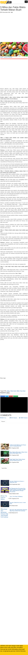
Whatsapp (15, 396)
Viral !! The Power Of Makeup (16, 496)
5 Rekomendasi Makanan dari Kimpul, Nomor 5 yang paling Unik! (18, 445)
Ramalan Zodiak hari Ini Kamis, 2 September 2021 (17, 482)
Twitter (6, 396)
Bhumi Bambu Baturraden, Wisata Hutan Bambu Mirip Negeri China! (18, 452)
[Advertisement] (14, 28)
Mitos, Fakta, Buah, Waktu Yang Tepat (16, 391)
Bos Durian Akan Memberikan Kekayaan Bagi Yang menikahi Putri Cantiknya (18, 510)
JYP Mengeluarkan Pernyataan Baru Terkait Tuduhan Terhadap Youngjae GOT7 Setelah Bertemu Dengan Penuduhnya (17, 490)
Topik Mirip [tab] (4, 468)
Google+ (11, 396)
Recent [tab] (3, 421)
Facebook (2, 396)
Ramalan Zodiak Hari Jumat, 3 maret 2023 (18, 503)
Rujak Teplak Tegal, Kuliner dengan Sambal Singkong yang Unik (17, 460)
